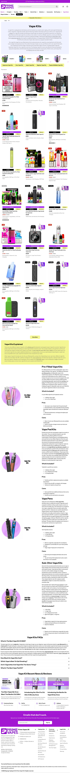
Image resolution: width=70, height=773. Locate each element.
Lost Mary (63, 381)
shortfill (44, 601)
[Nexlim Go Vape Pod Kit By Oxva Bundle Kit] (58, 82)
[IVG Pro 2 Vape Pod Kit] (35, 82)
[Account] (63, 6)
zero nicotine (60, 584)
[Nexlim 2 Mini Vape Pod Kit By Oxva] (58, 195)
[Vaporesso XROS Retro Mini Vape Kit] (35, 120)
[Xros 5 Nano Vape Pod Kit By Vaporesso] (35, 233)
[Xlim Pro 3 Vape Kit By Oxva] (35, 307)
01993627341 (23, 739)
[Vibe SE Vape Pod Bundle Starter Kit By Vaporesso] (11, 120)
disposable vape (40, 359)
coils (63, 440)
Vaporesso (54, 450)
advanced (13, 38)
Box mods (62, 591)
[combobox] (38, 6)
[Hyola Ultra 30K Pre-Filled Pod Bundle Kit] (11, 233)
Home (6, 20)
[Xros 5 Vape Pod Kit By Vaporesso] (58, 271)
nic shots (50, 601)
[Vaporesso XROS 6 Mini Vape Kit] (35, 271)
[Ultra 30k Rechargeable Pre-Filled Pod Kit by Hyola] (11, 82)
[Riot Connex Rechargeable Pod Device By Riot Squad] (11, 307)
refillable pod (30, 347)
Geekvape (64, 653)
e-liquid (11, 33)
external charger (56, 596)
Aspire (60, 653)
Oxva (48, 450)
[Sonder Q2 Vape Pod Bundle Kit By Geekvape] (58, 233)
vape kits (18, 38)
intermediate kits (37, 357)
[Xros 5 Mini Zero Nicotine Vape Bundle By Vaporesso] (35, 195)
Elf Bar (43, 382)
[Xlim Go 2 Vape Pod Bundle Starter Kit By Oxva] (58, 157)
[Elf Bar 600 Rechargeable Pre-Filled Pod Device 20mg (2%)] (11, 157)
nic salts (48, 518)
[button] (5, 105)
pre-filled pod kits (46, 373)
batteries (51, 597)
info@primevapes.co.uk (25, 736)
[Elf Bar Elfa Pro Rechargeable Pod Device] (58, 120)
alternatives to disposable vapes (53, 36)
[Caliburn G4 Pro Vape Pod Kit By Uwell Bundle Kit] (35, 157)
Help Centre (4, 1)
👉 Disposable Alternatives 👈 (35, 18)
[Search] (57, 6)
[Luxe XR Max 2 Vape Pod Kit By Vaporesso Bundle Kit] (11, 195)
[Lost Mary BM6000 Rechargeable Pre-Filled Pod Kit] (11, 271)
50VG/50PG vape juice (61, 453)
